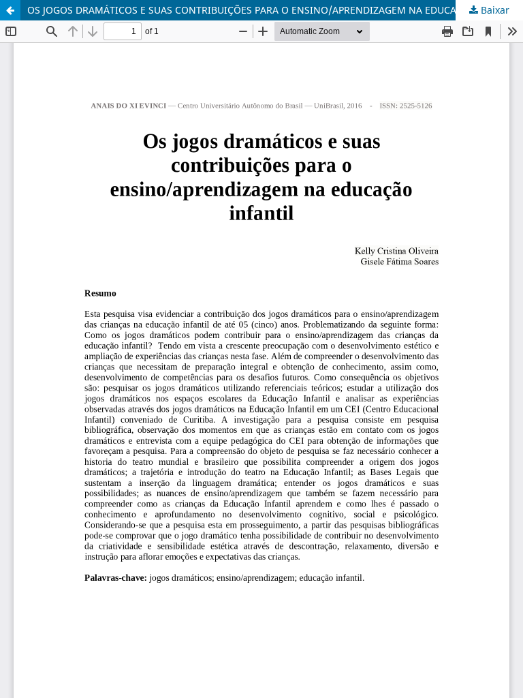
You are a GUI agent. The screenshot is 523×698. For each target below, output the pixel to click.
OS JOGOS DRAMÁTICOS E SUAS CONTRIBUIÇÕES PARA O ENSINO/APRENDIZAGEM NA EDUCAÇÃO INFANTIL (274, 9)
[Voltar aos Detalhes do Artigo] (10, 10)
